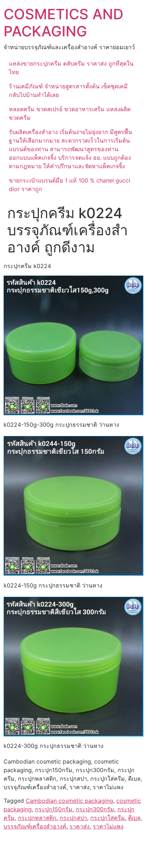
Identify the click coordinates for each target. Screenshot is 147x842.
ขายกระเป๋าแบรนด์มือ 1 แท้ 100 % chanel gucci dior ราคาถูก (69, 184)
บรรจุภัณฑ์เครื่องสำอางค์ (35, 826)
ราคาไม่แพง (108, 826)
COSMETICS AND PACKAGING (63, 22)
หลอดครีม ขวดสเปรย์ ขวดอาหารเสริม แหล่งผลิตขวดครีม (70, 113)
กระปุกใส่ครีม (107, 817)
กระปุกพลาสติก (37, 817)
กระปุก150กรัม (53, 809)
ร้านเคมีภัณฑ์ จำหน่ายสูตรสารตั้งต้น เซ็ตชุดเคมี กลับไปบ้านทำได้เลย (68, 90)
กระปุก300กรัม (95, 809)
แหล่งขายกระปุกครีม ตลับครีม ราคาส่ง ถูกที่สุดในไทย (71, 68)
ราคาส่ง (80, 826)
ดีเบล (134, 817)
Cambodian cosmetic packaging (69, 800)
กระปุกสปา (73, 817)
